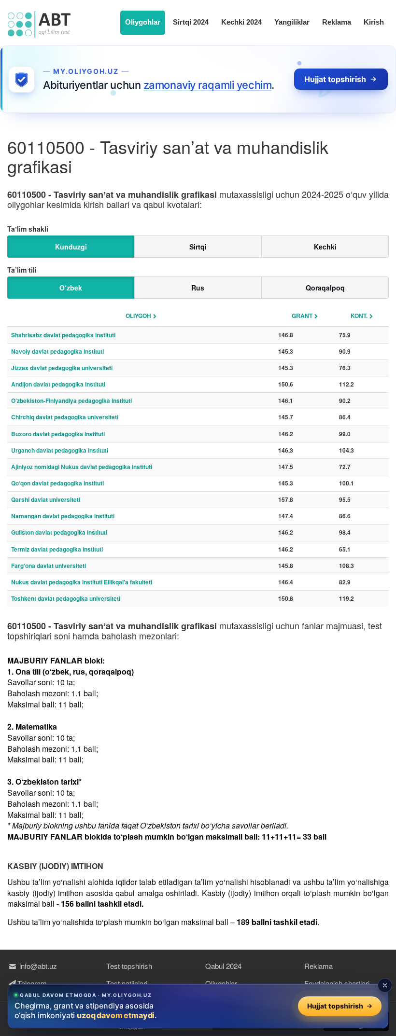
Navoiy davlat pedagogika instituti (57, 351)
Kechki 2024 (241, 22)
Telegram (32, 983)
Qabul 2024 (223, 966)
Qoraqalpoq (325, 287)
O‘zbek (70, 287)
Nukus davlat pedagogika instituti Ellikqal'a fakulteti (81, 582)
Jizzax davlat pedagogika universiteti (62, 367)
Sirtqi (198, 246)
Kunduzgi (71, 246)
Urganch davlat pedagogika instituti (59, 450)
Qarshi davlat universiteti (45, 499)
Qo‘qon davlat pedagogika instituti (57, 483)
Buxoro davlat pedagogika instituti (58, 433)
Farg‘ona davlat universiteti (48, 565)
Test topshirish (129, 966)
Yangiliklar (292, 22)
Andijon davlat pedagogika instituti (58, 384)
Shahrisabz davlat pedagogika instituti (63, 335)
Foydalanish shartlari (336, 983)
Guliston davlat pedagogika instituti (59, 532)
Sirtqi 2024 (191, 22)
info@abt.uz (37, 966)
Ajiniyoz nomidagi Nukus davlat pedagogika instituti (81, 466)
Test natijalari (126, 983)
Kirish (374, 22)
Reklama (336, 22)
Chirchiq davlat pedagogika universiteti (64, 417)
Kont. (359, 315)
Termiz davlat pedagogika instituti (57, 549)
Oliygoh (138, 315)
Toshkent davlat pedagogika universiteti (65, 598)
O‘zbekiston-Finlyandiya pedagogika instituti (71, 400)
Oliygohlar (142, 22)
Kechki (325, 246)
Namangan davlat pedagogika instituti (62, 515)
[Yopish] (385, 985)
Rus (197, 287)
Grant (302, 315)
